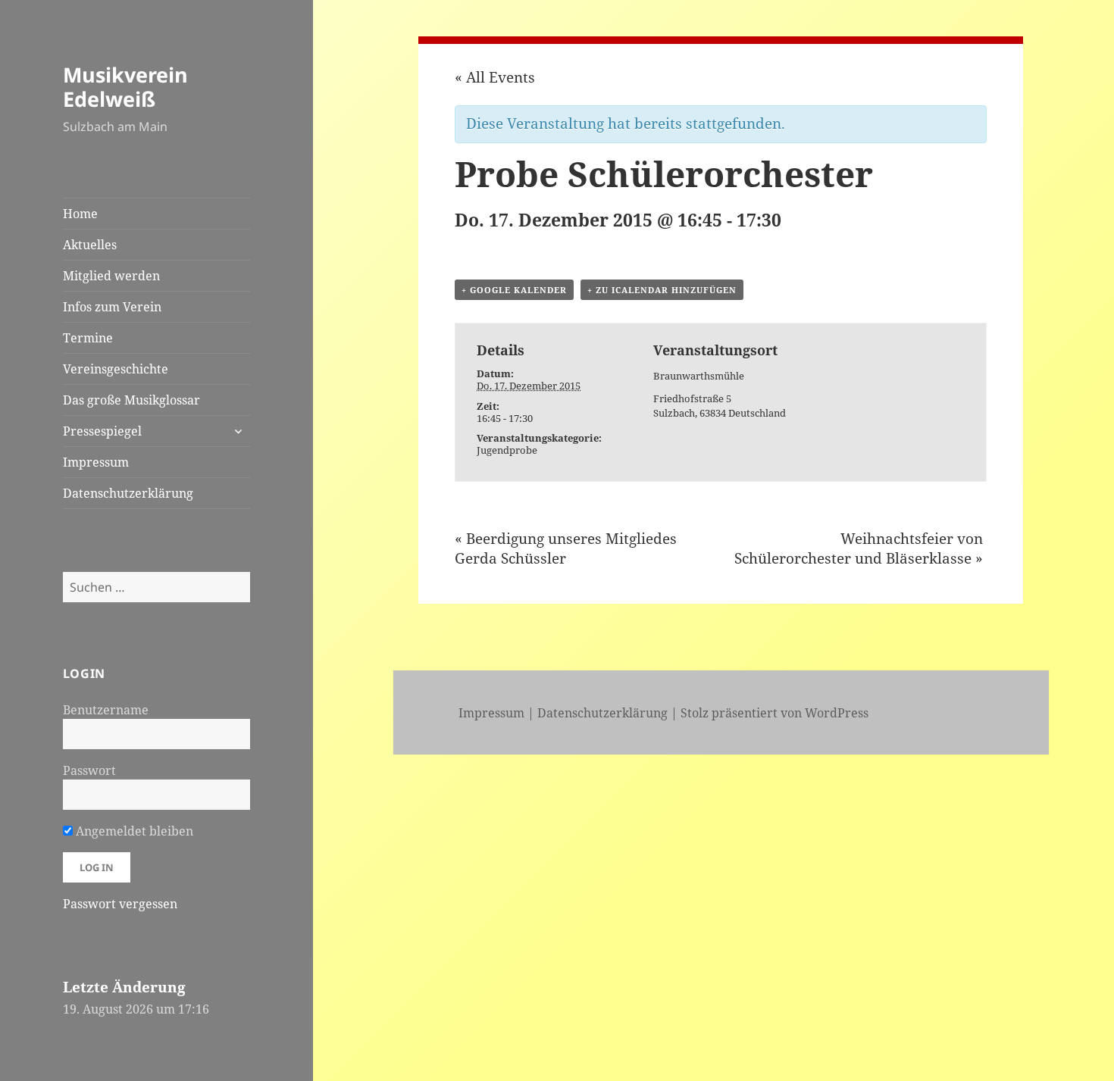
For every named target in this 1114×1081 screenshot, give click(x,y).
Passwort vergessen (120, 903)
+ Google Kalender (514, 289)
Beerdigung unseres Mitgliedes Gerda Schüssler (566, 548)
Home (80, 213)
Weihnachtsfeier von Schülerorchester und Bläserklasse (858, 548)
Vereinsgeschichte (115, 369)
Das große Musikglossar (131, 400)
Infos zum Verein (112, 306)
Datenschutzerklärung (128, 493)
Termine (88, 338)
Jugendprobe (507, 450)
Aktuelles (90, 244)
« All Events (495, 77)
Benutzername (106, 709)
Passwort (89, 770)
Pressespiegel (102, 431)
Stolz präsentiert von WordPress (774, 713)
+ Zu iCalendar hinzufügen (662, 289)
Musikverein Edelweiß (125, 87)
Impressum (96, 462)
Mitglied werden (111, 275)
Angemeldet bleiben (133, 831)
